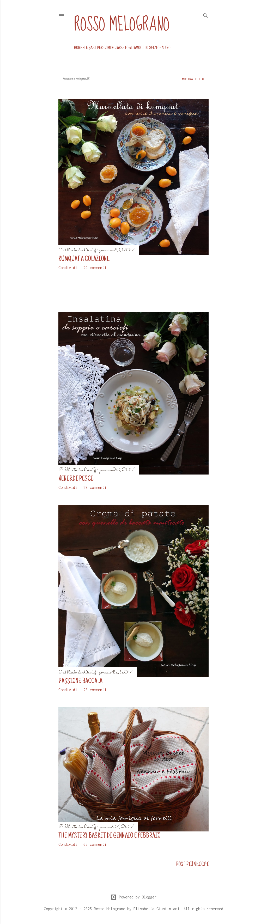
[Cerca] (205, 14)
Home (78, 48)
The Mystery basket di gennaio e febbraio (109, 836)
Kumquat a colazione (84, 259)
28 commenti (94, 487)
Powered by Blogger (137, 897)
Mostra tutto (193, 79)
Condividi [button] (67, 267)
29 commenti (94, 267)
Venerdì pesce (75, 479)
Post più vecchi (192, 865)
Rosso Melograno (122, 24)
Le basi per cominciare (103, 48)
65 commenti (94, 844)
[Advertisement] (88, 291)
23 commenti (94, 690)
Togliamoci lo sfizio (142, 48)
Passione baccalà (80, 681)
